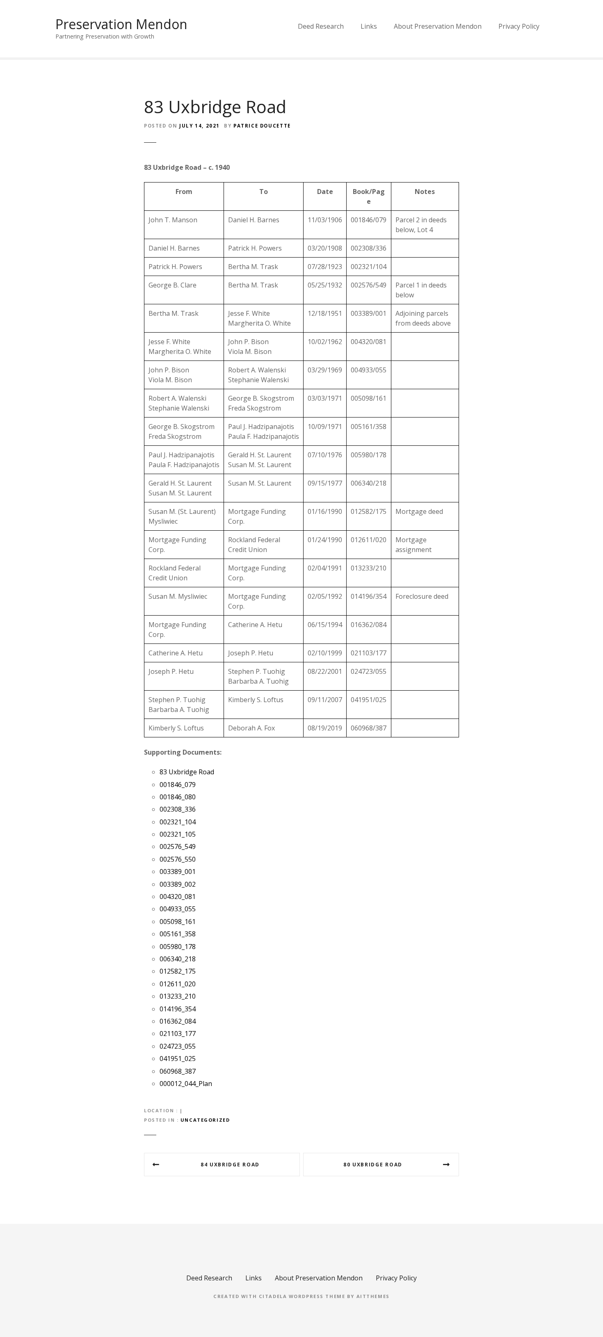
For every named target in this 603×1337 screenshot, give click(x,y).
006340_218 (178, 958)
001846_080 (178, 796)
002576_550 (178, 859)
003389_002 (178, 884)
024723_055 (178, 1046)
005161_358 (178, 933)
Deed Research (321, 26)
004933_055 (178, 908)
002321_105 (178, 834)
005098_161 (178, 921)
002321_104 (178, 821)
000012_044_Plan (186, 1083)
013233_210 (178, 996)
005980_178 (178, 946)
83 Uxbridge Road (187, 771)
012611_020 (178, 983)
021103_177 (178, 1033)
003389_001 (178, 871)
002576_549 (178, 846)
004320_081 (178, 896)
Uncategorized (205, 1120)
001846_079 (178, 784)
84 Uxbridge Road (230, 1164)
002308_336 (178, 809)
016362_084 (178, 1021)
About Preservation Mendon (438, 26)
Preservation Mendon (121, 24)
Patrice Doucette (262, 126)
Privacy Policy (518, 26)
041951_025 (178, 1058)
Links (369, 26)
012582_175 (178, 971)
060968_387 (178, 1071)
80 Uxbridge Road (372, 1164)
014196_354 (178, 1008)
